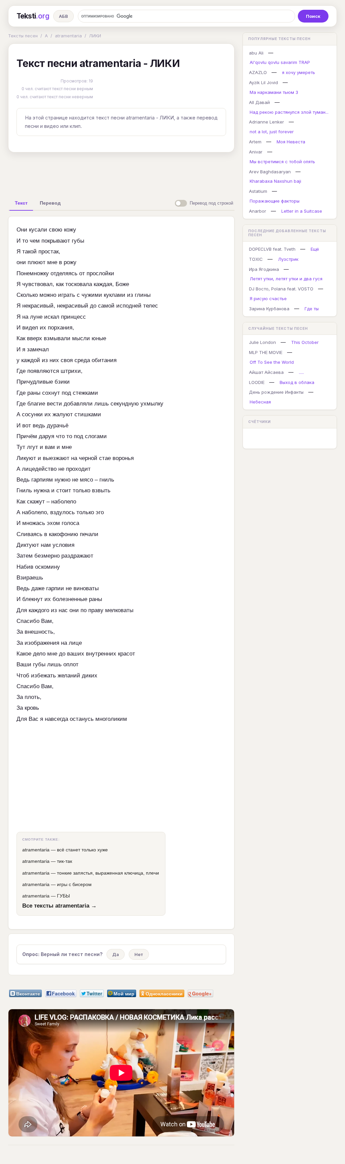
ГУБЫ (63, 895)
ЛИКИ (95, 35)
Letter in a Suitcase (301, 211)
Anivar (255, 151)
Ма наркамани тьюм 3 (274, 92)
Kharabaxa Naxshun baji (275, 181)
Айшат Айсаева (266, 372)
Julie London (262, 342)
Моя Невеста (291, 141)
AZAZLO (258, 72)
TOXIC (256, 259)
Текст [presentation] (21, 203)
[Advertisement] (121, 173)
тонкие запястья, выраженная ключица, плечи (108, 873)
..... (301, 372)
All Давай (259, 102)
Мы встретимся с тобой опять (282, 161)
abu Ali (256, 53)
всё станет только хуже (82, 849)
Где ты (312, 308)
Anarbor (257, 211)
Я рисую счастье (268, 298)
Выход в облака (297, 382)
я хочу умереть (298, 72)
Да (115, 954)
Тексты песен (23, 35)
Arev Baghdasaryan (270, 171)
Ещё (315, 249)
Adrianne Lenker (266, 122)
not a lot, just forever (272, 131)
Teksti (33, 16)
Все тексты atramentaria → (59, 906)
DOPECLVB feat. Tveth (272, 249)
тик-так (64, 861)
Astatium (258, 191)
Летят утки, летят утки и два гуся (286, 278)
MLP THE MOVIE (265, 352)
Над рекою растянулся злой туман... (289, 112)
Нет (138, 954)
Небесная (260, 401)
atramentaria (68, 35)
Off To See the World (272, 362)
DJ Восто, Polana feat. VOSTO (281, 288)
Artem (255, 141)
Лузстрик (288, 259)
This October (305, 342)
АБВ (63, 16)
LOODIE (256, 382)
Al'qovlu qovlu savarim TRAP (280, 62)
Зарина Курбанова (269, 308)
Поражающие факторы (275, 201)
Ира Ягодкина (264, 269)
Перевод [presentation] (50, 203)
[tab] (21, 203)
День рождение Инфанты (276, 392)
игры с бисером (74, 884)
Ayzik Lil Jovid (263, 82)
